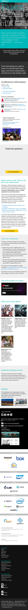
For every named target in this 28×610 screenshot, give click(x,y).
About (2, 549)
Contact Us (3, 551)
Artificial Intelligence (6, 562)
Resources (3, 552)
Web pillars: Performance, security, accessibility (14, 208)
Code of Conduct (7, 93)
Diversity (3, 554)
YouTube (5, 595)
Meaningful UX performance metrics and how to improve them (15, 105)
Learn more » (6, 124)
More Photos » (6, 141)
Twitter (5, 585)
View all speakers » (14, 172)
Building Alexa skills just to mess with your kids (14, 99)
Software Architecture (6, 565)
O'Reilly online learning (6, 575)
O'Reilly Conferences (6, 577)
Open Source (4, 564)
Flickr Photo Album (7, 88)
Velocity (3, 570)
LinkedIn (5, 592)
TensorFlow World (5, 568)
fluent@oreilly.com (5, 530)
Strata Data (3, 567)
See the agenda (9, 231)
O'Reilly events (18, 21)
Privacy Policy (4, 557)
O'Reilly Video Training (6, 580)
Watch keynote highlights (9, 91)
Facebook (5, 587)
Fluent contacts (14, 540)
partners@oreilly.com (13, 536)
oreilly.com (3, 578)
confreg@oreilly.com (7, 607)
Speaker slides (6, 86)
